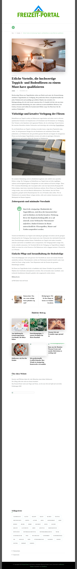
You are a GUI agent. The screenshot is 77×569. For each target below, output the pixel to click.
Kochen (54, 524)
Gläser (35, 520)
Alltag (26, 516)
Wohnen (32, 543)
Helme (23, 524)
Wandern (50, 539)
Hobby (30, 524)
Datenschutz (16, 551)
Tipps (29, 539)
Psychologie (35, 535)
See (14, 539)
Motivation (16, 531)
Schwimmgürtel (57, 535)
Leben (33, 528)
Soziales (21, 539)
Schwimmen (46, 535)
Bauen (41, 516)
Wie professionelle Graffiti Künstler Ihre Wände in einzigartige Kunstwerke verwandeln (38, 361)
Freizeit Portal (25, 564)
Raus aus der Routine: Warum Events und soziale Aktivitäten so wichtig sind (55, 350)
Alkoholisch (17, 516)
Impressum (16, 554)
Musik (57, 531)
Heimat (15, 524)
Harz (60, 520)
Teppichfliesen (60, 125)
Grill (42, 520)
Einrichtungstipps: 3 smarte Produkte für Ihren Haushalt (36, 335)
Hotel (46, 524)
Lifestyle (14, 75)
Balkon (34, 516)
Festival (57, 516)
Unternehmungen (39, 539)
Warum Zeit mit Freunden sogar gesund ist (55, 334)
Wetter (15, 543)
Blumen (49, 516)
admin (13, 90)
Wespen (59, 539)
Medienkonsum (52, 528)
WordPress (44, 566)
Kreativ (15, 528)
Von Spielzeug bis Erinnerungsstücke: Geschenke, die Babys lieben (19, 336)
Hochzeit (38, 524)
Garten (27, 520)
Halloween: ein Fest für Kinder (19, 359)
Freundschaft (17, 520)
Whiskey (23, 543)
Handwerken (51, 520)
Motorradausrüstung (29, 531)
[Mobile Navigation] (13, 27)
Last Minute (25, 528)
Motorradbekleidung (46, 531)
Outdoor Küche (17, 535)
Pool (27, 535)
